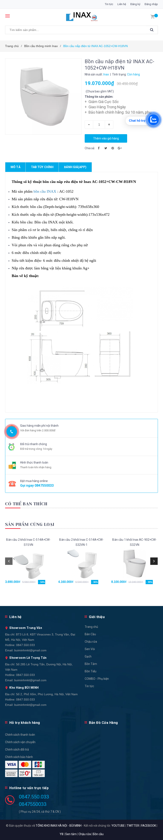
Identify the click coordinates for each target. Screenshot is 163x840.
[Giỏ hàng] (152, 16)
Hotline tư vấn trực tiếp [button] (29, 788)
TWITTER (133, 825)
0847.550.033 (25, 645)
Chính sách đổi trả (17, 749)
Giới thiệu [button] (97, 617)
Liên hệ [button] (15, 617)
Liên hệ (121, 4)
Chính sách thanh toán (20, 734)
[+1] (120, 148)
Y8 (61, 834)
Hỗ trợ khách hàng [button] (24, 723)
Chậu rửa (91, 641)
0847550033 (44, 485)
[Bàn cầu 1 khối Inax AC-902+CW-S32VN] (134, 563)
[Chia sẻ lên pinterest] (113, 148)
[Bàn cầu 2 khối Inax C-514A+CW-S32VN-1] (81, 563)
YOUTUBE (118, 825)
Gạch (88, 656)
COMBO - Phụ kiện (97, 678)
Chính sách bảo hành (19, 757)
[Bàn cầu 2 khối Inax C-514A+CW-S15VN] (28, 563)
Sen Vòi (90, 649)
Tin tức (109, 4)
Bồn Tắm (91, 664)
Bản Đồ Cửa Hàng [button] (103, 723)
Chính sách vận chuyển (20, 742)
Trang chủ (91, 626)
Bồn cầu (98, 834)
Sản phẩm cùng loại (30, 524)
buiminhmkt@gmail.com (30, 650)
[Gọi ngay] (11, 431)
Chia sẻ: (90, 148)
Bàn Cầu (90, 634)
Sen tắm (71, 834)
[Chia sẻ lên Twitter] (106, 148)
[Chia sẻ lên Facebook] (99, 148)
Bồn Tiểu (90, 671)
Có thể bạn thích (26, 503)
